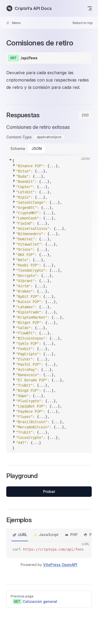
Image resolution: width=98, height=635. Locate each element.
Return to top (83, 23)
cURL (22, 534)
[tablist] (85, 115)
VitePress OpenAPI (60, 564)
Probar (49, 491)
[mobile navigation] (89, 8)
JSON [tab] (36, 148)
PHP (74, 534)
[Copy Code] (83, 164)
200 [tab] (85, 115)
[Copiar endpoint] (84, 58)
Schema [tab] (17, 148)
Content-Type (19, 137)
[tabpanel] (49, 288)
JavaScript (49, 534)
